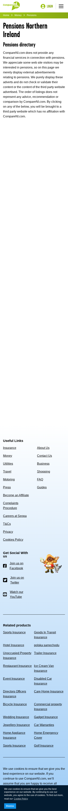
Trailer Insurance (45, 653)
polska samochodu (46, 645)
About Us (43, 447)
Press (7, 487)
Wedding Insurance (16, 717)
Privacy (8, 531)
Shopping (43, 471)
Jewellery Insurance (16, 725)
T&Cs (7, 523)
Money (18, 15)
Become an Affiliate (16, 495)
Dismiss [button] (10, 806)
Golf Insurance (43, 745)
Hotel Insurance (13, 645)
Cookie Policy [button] (21, 798)
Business (43, 463)
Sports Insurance (14, 632)
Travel (7, 471)
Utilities (8, 463)
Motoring (9, 479)
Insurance (9, 447)
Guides (42, 487)
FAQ (40, 479)
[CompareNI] (11, 6)
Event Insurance (14, 678)
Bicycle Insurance (15, 704)
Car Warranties (44, 725)
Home (6, 15)
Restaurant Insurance (17, 665)
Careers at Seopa (15, 516)
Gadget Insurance (46, 717)
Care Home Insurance (48, 691)
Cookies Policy (13, 539)
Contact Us (44, 455)
